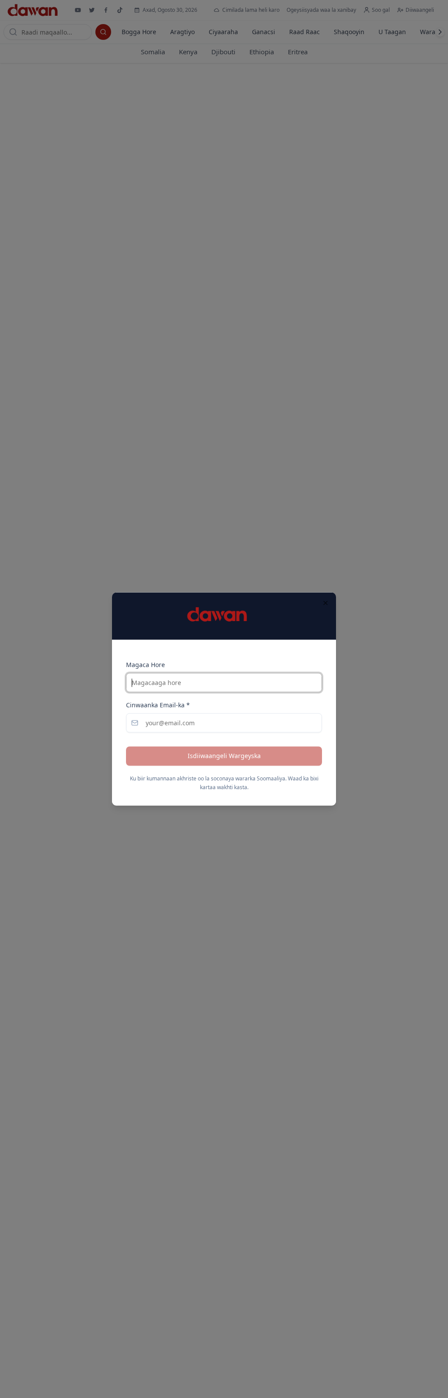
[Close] (325, 602)
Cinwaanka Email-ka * (158, 705)
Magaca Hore (145, 665)
